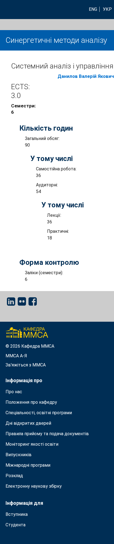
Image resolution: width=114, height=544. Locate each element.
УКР (107, 9)
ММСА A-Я (16, 355)
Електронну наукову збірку (34, 486)
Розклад (14, 475)
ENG (93, 9)
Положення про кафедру (31, 402)
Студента (15, 524)
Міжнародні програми (28, 465)
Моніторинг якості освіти (32, 444)
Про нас (14, 391)
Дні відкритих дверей (28, 423)
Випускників (19, 454)
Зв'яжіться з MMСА (26, 365)
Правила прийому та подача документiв (47, 433)
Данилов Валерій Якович (86, 76)
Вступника (17, 514)
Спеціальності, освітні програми (39, 412)
